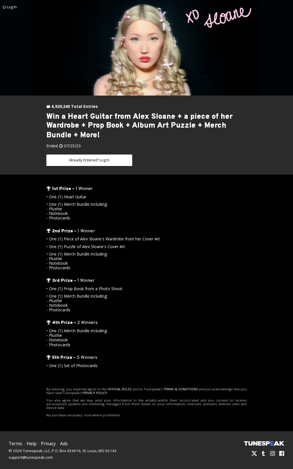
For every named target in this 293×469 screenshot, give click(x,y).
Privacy (48, 443)
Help (32, 443)
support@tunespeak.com (31, 457)
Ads (64, 443)
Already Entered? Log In (89, 160)
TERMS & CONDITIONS (180, 389)
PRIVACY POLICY (94, 393)
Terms (15, 443)
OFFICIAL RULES (120, 389)
